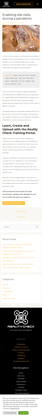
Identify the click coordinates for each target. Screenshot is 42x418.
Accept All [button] (23, 413)
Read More (14, 408)
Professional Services (21, 361)
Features (5, 288)
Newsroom (21, 384)
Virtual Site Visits (8, 298)
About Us (21, 376)
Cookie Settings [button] (10, 413)
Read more (9, 75)
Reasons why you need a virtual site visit (17, 264)
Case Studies (21, 381)
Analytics (21, 358)
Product (21, 353)
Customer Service (21, 347)
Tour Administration (22, 393)
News (4, 22)
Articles (5, 284)
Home (21, 373)
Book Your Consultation (14, 203)
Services (21, 378)
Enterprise (21, 344)
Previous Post (21, 211)
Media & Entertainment (21, 350)
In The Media (7, 291)
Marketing (21, 355)
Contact (21, 387)
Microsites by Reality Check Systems (16, 267)
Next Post (21, 217)
